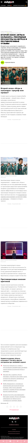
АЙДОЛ (9, 2)
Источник (4, 403)
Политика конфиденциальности (14, 431)
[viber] (15, 422)
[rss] (12, 422)
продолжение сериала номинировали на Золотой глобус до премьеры (14, 197)
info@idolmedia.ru (14, 424)
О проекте (14, 429)
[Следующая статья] (14, 412)
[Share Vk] (3, 441)
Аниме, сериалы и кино (6, 31)
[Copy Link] (24, 441)
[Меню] (1, 2)
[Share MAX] (10, 441)
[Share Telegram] (17, 441)
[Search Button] (26, 2)
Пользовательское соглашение (14, 433)
